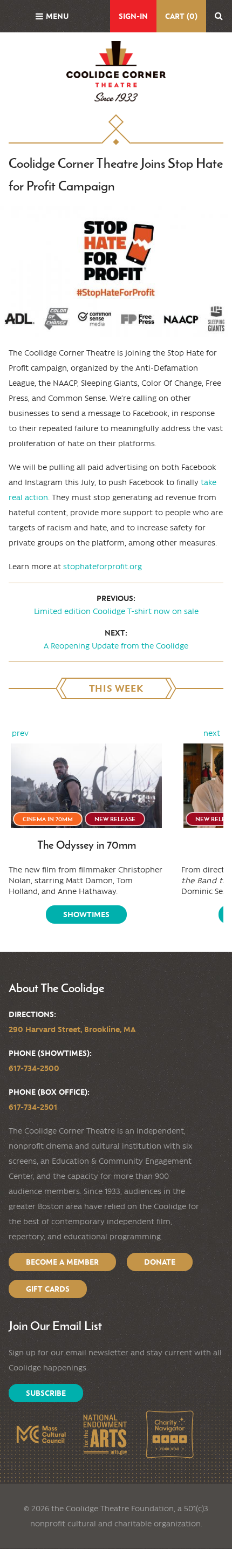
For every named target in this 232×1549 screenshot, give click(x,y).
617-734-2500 (34, 1068)
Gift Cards (48, 1289)
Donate (159, 1262)
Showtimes (86, 914)
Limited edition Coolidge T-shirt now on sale (116, 611)
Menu (57, 16)
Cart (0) (181, 16)
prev (20, 733)
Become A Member (62, 1262)
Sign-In (133, 16)
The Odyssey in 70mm (86, 845)
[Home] (116, 71)
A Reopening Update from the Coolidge (116, 646)
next (211, 733)
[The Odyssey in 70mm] (86, 786)
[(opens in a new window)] (41, 1434)
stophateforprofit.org (102, 566)
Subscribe (46, 1393)
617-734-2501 (33, 1107)
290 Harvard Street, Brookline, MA (72, 1029)
